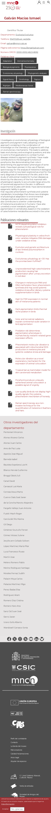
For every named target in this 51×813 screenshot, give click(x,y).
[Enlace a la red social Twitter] (15, 639)
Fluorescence (30, 67)
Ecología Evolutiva (24, 35)
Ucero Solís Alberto (13, 622)
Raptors (37, 79)
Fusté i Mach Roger (13, 514)
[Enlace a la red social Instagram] (20, 639)
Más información (7, 804)
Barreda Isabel (10, 459)
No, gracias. (17, 809)
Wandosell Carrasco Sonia (16, 628)
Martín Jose (9, 557)
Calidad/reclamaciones (20, 754)
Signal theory (8, 79)
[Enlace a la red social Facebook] (9, 639)
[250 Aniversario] (12, 8)
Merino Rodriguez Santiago (17, 568)
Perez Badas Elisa (12, 590)
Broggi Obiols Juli (12, 476)
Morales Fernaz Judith (14, 573)
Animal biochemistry (25, 61)
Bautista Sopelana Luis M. (16, 465)
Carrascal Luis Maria (13, 486)
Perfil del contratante (18, 738)
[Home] (12, 3)
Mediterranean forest (24, 86)
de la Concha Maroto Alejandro (18, 503)
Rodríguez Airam (12, 595)
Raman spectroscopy (12, 92)
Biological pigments (11, 67)
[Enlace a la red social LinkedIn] (36, 639)
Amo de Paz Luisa (12, 448)
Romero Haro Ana (12, 606)
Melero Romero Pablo (14, 562)
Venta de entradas (26, 786)
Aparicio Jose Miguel (13, 454)
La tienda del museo (18, 746)
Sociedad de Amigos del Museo (29, 795)
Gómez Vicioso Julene (14, 535)
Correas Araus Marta (13, 492)
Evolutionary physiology (13, 73)
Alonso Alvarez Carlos (14, 437)
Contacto (14, 742)
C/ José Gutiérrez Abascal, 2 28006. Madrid (30, 777)
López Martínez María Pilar (16, 546)
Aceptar (5, 809)
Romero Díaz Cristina (13, 600)
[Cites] (17, 727)
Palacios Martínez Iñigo (15, 584)
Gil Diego (8, 524)
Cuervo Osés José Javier (15, 497)
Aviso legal (15, 757)
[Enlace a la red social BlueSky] (42, 639)
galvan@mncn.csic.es (17, 43)
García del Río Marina (14, 519)
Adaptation (7, 61)
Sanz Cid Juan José (12, 611)
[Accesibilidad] (17, 715)
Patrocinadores (16, 750)
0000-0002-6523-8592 (27, 52)
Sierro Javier (9, 617)
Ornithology (24, 79)
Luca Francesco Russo (14, 552)
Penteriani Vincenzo (13, 432)
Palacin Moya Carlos (13, 579)
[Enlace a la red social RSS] (25, 639)
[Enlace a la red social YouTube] (31, 639)
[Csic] (23, 668)
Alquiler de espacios (18, 761)
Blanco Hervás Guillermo (15, 470)
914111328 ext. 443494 (20, 39)
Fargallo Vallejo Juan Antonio (17, 508)
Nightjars (6, 86)
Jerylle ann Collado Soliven (16, 541)
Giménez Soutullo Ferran (16, 530)
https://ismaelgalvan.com (32, 48)
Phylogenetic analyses (37, 73)
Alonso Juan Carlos (12, 443)
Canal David (9, 481)
